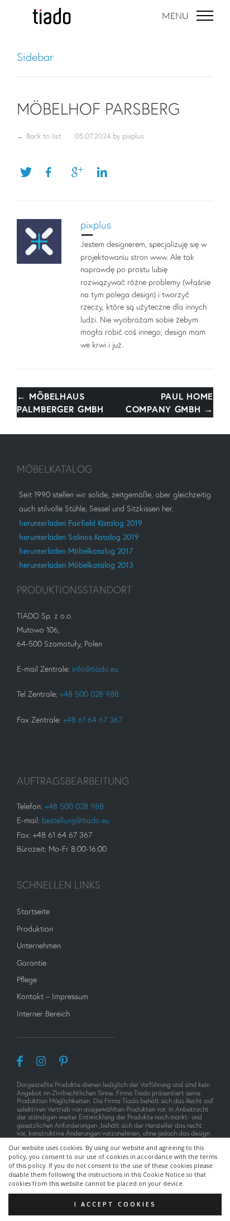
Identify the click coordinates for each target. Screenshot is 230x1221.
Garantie (31, 962)
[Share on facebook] (55, 172)
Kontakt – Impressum (52, 996)
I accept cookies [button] (115, 1204)
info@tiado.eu (95, 668)
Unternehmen (39, 945)
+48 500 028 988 (89, 693)
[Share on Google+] (80, 172)
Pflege (27, 979)
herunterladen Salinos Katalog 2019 (79, 536)
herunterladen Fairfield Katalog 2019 (80, 522)
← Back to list (39, 136)
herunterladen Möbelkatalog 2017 (76, 550)
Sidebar (35, 56)
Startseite (33, 911)
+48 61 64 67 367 (92, 719)
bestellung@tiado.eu (75, 820)
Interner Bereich (43, 1013)
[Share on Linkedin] (106, 172)
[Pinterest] (63, 1061)
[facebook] (20, 1061)
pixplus (133, 136)
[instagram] (41, 1061)
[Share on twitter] (29, 172)
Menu (176, 16)
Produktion (35, 928)
